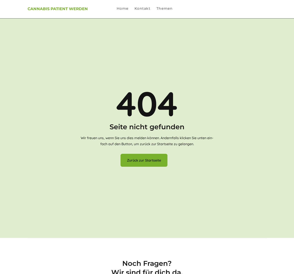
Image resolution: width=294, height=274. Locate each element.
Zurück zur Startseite (144, 160)
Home (122, 9)
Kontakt (142, 9)
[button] (166, 8)
